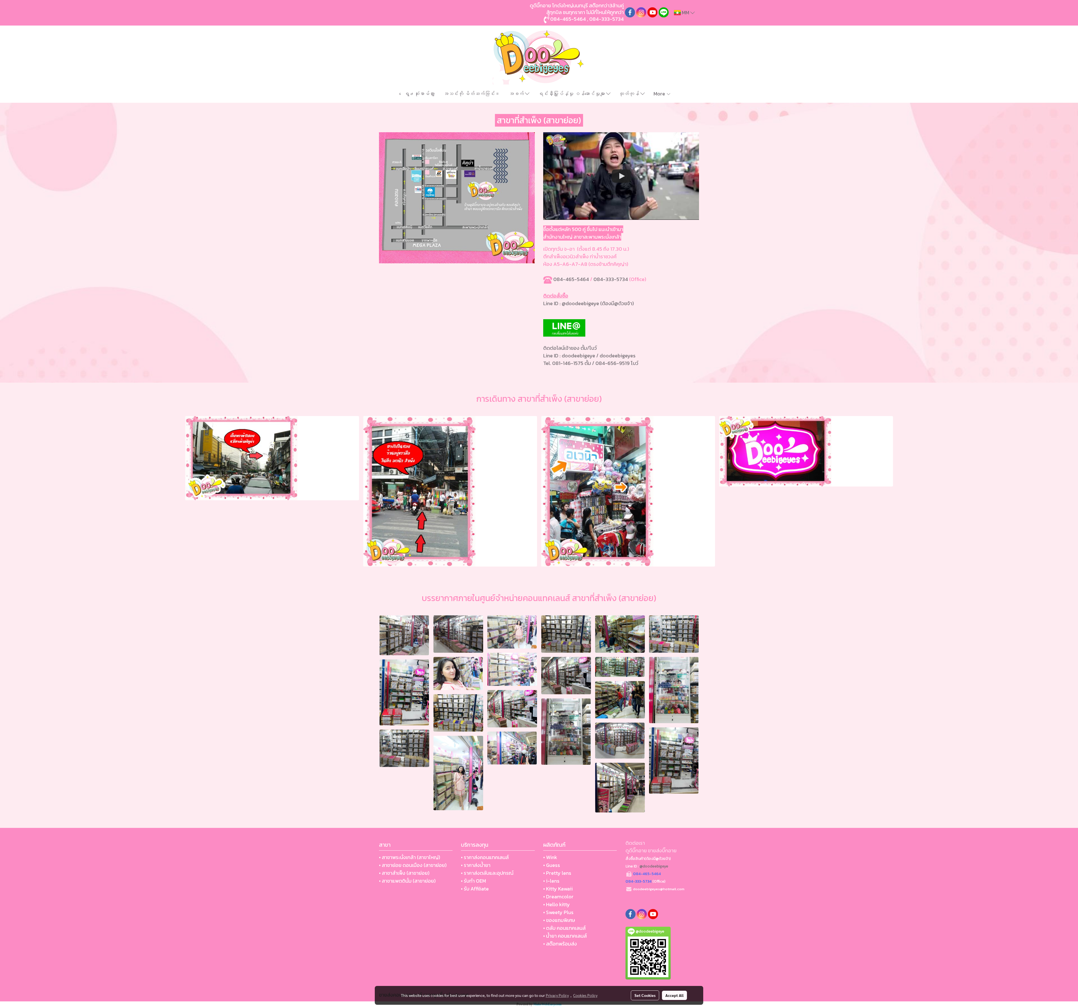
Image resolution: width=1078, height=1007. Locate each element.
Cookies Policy (585, 995)
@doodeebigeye (581, 303)
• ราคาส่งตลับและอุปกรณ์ (487, 873)
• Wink (550, 857)
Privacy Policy (557, 995)
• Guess (551, 865)
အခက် (517, 93)
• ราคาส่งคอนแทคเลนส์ (485, 857)
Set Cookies (645, 995)
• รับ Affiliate (475, 888)
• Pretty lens (557, 873)
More (660, 93)
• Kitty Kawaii (558, 888)
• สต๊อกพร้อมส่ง (560, 943)
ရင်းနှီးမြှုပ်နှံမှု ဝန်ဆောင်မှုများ (572, 93)
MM (685, 12)
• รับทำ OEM (473, 881)
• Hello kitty (556, 904)
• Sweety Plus (558, 912)
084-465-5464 (571, 279)
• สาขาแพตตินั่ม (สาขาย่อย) (407, 881)
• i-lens (551, 881)
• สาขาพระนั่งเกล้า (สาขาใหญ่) (409, 857)
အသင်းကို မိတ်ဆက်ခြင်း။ (471, 93)
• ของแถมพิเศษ (559, 920)
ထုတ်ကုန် (629, 93)
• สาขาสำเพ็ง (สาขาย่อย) (404, 873)
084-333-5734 (610, 279)
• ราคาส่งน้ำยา (475, 865)
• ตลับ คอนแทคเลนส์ (564, 928)
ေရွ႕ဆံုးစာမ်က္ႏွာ (419, 93)
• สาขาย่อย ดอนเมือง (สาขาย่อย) (413, 865)
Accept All (674, 995)
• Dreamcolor (558, 896)
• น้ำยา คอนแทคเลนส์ (565, 936)
